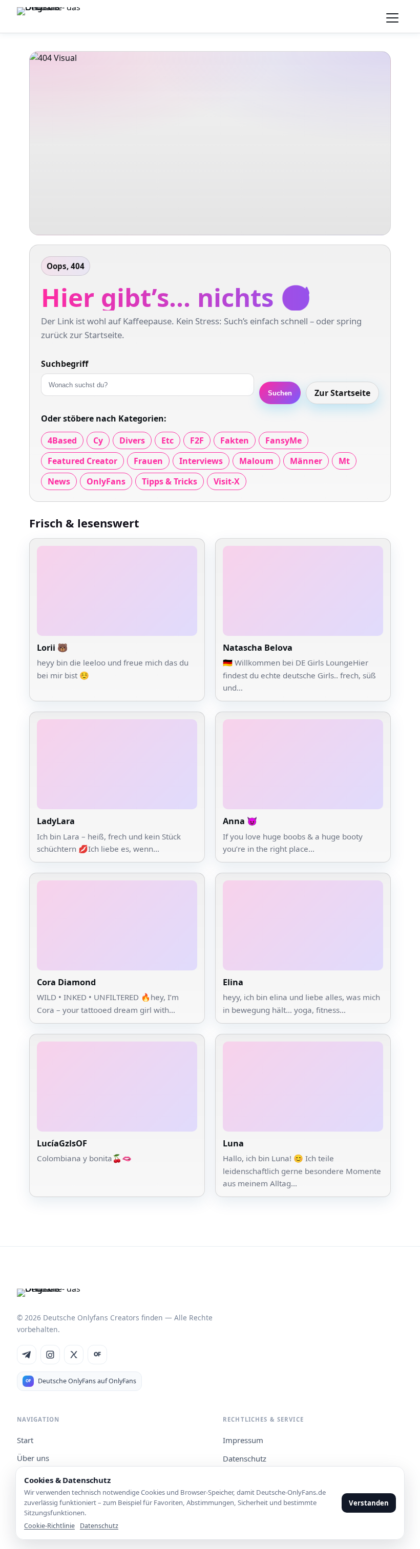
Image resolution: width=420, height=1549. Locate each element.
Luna (233, 1143)
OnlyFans (106, 481)
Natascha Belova (257, 647)
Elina (233, 982)
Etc (167, 440)
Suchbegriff (64, 363)
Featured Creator (82, 461)
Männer (306, 461)
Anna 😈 (240, 821)
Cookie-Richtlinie (49, 1525)
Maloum (256, 461)
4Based (62, 440)
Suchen (280, 393)
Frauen (148, 461)
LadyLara (56, 821)
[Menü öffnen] (392, 16)
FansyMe (283, 440)
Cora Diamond (66, 982)
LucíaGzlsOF (62, 1143)
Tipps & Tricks (169, 481)
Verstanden (369, 1503)
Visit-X (227, 481)
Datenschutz (244, 1458)
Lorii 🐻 (52, 647)
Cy (98, 440)
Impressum (243, 1440)
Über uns (33, 1458)
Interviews (201, 461)
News (59, 481)
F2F (197, 440)
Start (25, 1440)
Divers (132, 440)
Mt (344, 461)
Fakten (234, 440)
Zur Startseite (342, 393)
